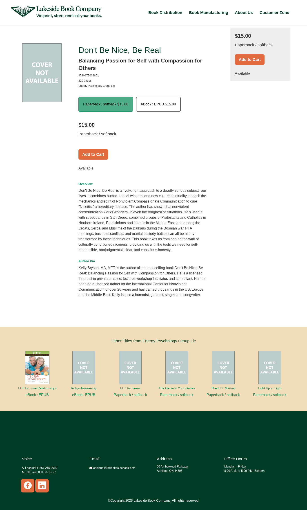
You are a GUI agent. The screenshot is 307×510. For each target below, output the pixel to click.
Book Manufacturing (208, 12)
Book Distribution (165, 12)
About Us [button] (244, 12)
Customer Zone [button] (274, 12)
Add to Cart (93, 154)
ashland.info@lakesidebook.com (114, 468)
